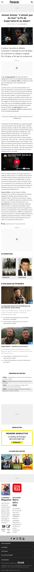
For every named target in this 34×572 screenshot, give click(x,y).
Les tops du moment (7, 555)
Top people (4, 551)
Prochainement (6, 543)
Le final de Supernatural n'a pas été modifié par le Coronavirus (17, 117)
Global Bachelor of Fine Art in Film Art (23, 565)
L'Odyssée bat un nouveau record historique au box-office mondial (16, 378)
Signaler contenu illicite (15, 570)
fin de (5, 77)
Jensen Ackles (21, 223)
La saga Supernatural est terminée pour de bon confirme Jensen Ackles (15, 307)
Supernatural (11, 77)
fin (14, 223)
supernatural (9, 223)
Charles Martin (23, 24)
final (16, 223)
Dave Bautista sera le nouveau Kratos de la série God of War (16, 382)
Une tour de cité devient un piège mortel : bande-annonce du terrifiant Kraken (15, 386)
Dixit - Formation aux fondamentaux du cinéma (18, 567)
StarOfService (4, 567)
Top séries (4, 547)
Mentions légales (5, 570)
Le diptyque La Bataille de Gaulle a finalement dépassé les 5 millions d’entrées (16, 389)
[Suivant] (31, 267)
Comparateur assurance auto (7, 565)
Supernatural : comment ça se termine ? (14, 346)
